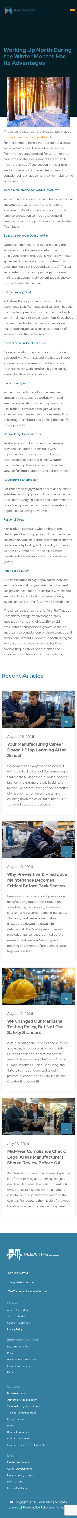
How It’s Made (15, 1481)
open (66, 721)
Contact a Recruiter (18, 1438)
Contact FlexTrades (18, 1322)
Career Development (19, 1468)
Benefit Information (18, 1432)
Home (12, 1303)
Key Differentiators (18, 1346)
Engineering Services (19, 1366)
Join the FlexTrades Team (22, 1399)
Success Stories (16, 1316)
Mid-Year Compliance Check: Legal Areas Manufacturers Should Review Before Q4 (36, 1157)
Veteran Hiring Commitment (23, 1406)
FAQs (10, 1372)
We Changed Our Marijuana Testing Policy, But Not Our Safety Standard (35, 1026)
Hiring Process (15, 1419)
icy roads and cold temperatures (28, 137)
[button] (72, 10)
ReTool (11, 1353)
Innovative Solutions (23, 1339)
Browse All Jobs (16, 1393)
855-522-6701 (18, 1273)
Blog (10, 1455)
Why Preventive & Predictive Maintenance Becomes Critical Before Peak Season (37, 880)
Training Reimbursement (21, 1412)
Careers (13, 1386)
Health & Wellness (17, 1488)
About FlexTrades (17, 1310)
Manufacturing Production (22, 1359)
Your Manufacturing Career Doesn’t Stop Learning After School (36, 749)
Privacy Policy (14, 1329)
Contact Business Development (25, 1445)
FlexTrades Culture (18, 1462)
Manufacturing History (20, 1475)
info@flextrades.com (21, 1282)
